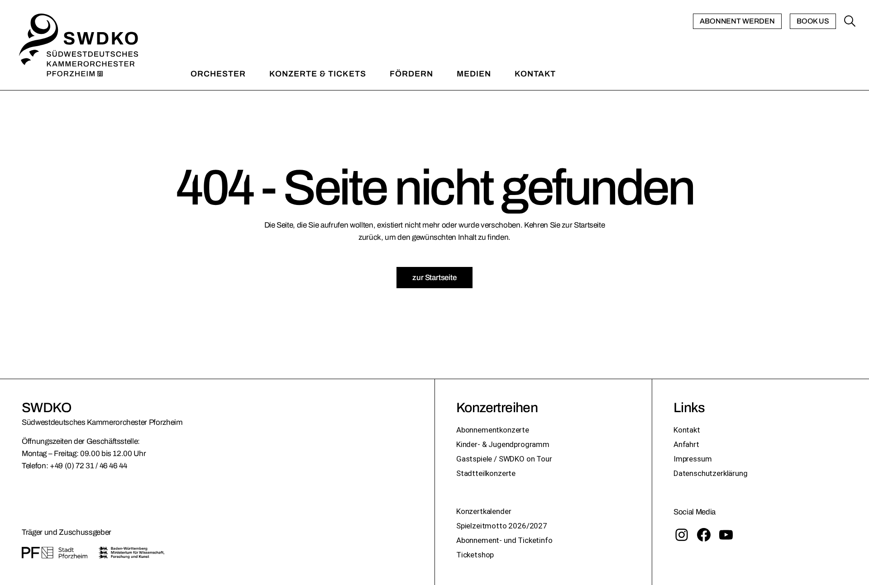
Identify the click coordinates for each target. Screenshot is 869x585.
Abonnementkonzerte (492, 429)
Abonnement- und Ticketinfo (504, 540)
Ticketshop (475, 554)
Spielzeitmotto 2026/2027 (501, 525)
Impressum (692, 458)
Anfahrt (686, 444)
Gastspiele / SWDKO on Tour (504, 458)
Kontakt (686, 429)
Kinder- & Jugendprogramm (502, 444)
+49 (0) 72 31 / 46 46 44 (88, 465)
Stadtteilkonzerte (486, 473)
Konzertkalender (483, 511)
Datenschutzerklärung (710, 473)
